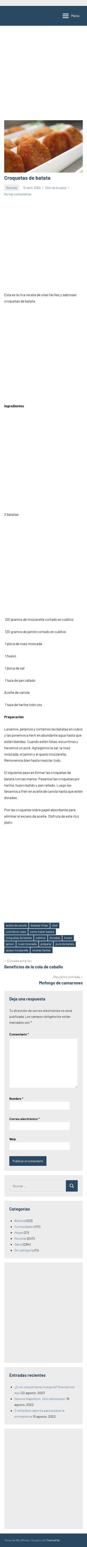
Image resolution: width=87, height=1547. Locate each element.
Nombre (16, 1098)
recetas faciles (41, 950)
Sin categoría (24, 1250)
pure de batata (65, 944)
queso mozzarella (17, 950)
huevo (68, 938)
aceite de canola (16, 925)
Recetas (11, 188)
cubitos (41, 938)
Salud (18, 1244)
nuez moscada (27, 944)
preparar (46, 944)
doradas (55, 938)
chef (55, 925)
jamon (10, 944)
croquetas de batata (19, 938)
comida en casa (16, 931)
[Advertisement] (43, 75)
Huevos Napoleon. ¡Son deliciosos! (40, 1399)
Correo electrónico (24, 1119)
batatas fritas (39, 925)
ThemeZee (53, 1540)
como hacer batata (42, 931)
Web (12, 1139)
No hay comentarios (17, 194)
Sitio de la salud (55, 188)
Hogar (18, 1232)
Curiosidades (24, 1226)
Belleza (19, 1221)
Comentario (19, 1034)
